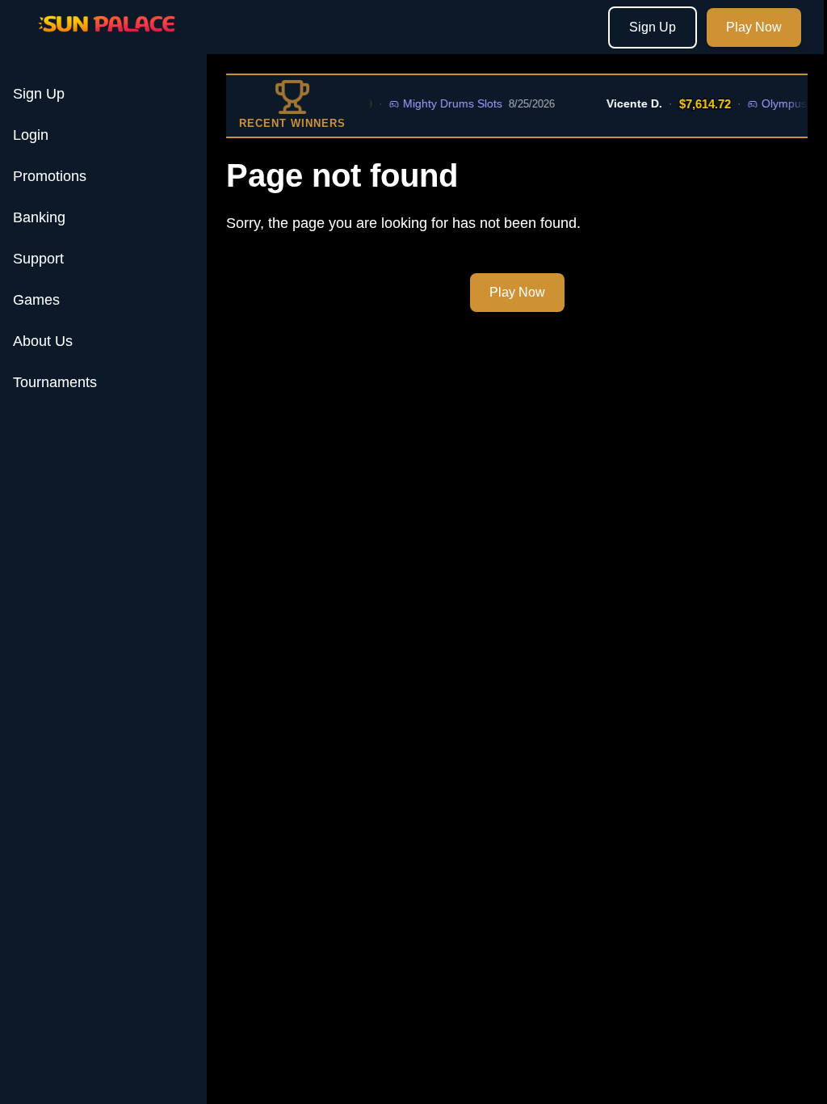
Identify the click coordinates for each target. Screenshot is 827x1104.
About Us (43, 341)
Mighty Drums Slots (443, 103)
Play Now (754, 27)
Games (36, 300)
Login (30, 135)
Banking (39, 217)
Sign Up (652, 27)
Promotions (49, 176)
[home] (106, 43)
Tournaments (55, 382)
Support (38, 259)
